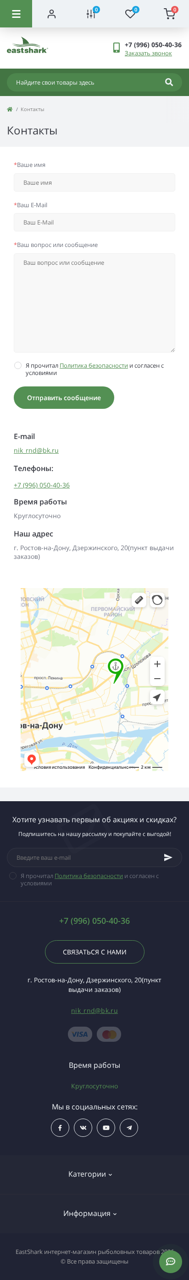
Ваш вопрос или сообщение (56, 245)
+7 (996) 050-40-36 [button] (94, 921)
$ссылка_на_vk (83, 1128)
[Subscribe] (168, 857)
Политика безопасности (94, 365)
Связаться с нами (95, 952)
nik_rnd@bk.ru (36, 450)
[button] (153, 44)
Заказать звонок (148, 53)
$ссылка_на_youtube (106, 1128)
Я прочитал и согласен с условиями (95, 369)
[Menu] (16, 13)
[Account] (52, 13)
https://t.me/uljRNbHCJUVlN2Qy (129, 1128)
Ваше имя (29, 165)
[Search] (169, 82)
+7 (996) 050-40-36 (42, 485)
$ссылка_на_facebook (60, 1128)
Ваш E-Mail (30, 205)
